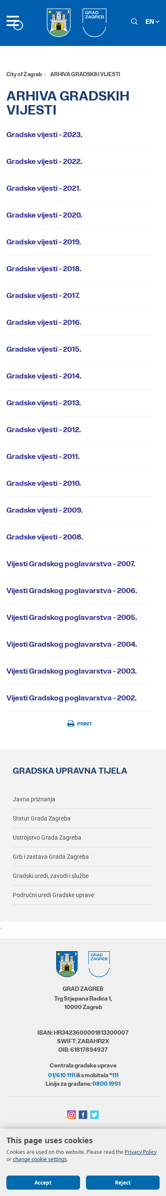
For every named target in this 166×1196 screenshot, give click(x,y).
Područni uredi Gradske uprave (53, 895)
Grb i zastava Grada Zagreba (51, 856)
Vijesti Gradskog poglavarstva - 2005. (71, 617)
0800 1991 (106, 1083)
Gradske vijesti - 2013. (43, 403)
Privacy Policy (141, 1152)
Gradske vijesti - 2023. (44, 134)
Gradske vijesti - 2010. (43, 483)
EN (150, 21)
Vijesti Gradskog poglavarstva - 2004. (71, 644)
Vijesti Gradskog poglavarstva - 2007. (70, 563)
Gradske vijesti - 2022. (44, 161)
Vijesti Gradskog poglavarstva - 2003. (71, 671)
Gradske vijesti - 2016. (43, 322)
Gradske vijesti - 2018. (43, 268)
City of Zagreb (24, 74)
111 (115, 1075)
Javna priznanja (34, 799)
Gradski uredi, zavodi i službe (51, 875)
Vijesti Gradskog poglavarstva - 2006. (71, 590)
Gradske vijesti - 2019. (43, 242)
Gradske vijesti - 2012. (43, 429)
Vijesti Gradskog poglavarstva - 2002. (71, 698)
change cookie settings (40, 1159)
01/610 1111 (61, 1075)
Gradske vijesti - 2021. (43, 188)
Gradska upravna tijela (70, 770)
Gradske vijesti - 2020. (44, 215)
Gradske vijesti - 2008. (44, 537)
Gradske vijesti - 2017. (43, 295)
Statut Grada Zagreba (42, 818)
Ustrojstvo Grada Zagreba (47, 837)
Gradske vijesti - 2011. (43, 456)
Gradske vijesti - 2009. (44, 510)
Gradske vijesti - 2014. (43, 376)
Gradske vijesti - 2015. (43, 349)
